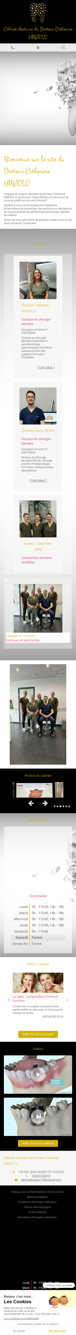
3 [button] (60, 806)
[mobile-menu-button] (63, 47)
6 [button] (69, 806)
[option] (38, 98)
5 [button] (66, 806)
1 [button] (55, 806)
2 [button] (57, 806)
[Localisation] (38, 47)
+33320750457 (41, 1175)
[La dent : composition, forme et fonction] (38, 983)
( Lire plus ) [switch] (46, 367)
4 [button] (63, 806)
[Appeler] (12, 47)
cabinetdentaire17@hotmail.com (41, 1179)
